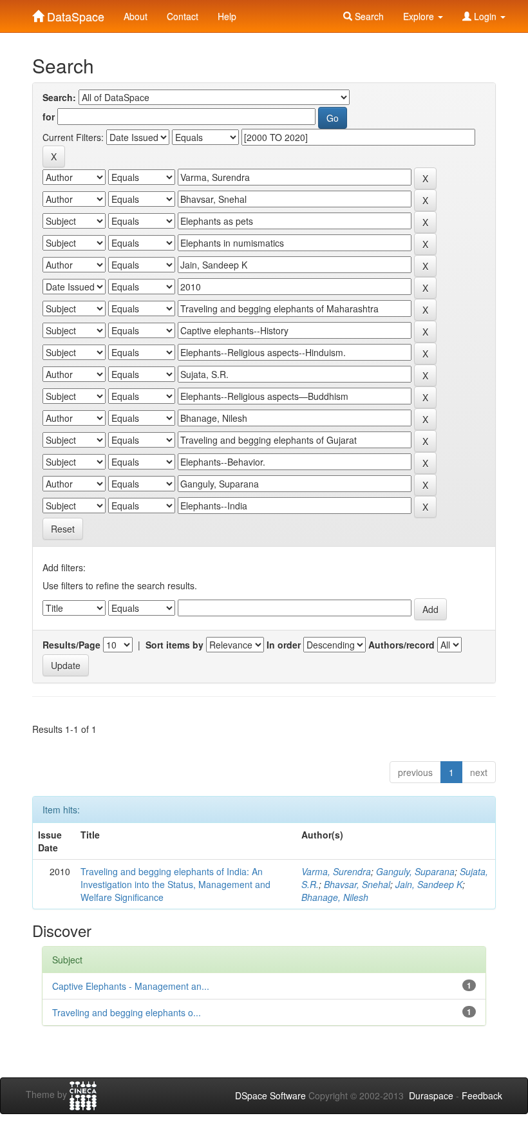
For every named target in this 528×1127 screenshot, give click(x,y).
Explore (420, 16)
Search (368, 16)
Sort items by (174, 644)
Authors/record (401, 644)
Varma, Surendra (336, 871)
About (135, 16)
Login (485, 16)
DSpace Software (270, 1095)
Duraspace (431, 1095)
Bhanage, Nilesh (334, 897)
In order (284, 644)
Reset (63, 528)
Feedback (482, 1095)
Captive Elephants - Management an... (130, 986)
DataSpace (74, 13)
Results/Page (71, 644)
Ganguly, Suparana (415, 871)
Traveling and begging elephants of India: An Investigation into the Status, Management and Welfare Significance (175, 884)
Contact (182, 16)
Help (227, 16)
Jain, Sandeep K (428, 884)
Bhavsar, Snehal (357, 884)
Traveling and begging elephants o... (126, 1012)
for (48, 116)
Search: (59, 97)
